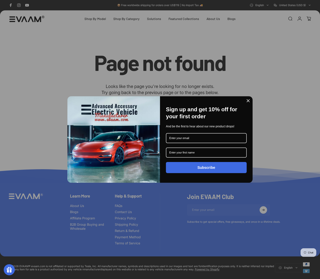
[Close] (248, 100)
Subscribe (206, 168)
